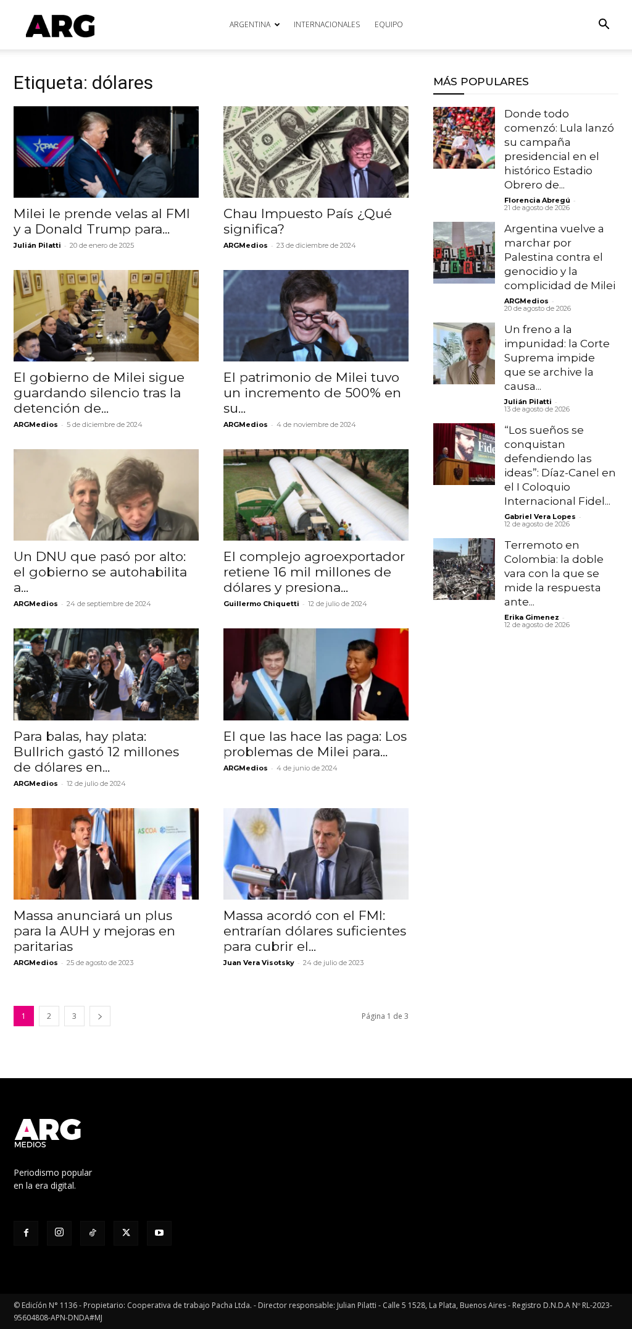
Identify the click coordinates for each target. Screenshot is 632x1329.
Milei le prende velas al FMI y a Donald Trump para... (102, 221)
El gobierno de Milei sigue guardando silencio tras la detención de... (99, 392)
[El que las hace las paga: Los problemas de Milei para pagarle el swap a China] (316, 674)
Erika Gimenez (531, 617)
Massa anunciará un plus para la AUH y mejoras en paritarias (94, 931)
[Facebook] (26, 1233)
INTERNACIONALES (327, 24)
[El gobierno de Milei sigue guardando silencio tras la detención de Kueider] (106, 315)
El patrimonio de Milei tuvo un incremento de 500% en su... (312, 392)
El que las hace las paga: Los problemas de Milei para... (315, 743)
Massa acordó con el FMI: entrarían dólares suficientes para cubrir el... (314, 931)
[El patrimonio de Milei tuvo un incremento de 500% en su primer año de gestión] (316, 315)
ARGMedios (245, 245)
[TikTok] (92, 1233)
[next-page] (99, 1016)
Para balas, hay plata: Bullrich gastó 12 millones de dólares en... (96, 751)
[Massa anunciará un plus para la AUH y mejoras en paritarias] (106, 854)
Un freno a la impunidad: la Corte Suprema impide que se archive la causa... (557, 357)
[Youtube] (159, 1233)
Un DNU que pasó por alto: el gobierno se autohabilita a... (100, 572)
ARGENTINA (250, 24)
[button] (603, 26)
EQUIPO (389, 24)
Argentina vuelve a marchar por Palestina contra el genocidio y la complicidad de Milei (559, 257)
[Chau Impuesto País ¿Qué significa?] (316, 152)
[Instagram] (59, 1233)
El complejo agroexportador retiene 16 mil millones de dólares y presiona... (314, 572)
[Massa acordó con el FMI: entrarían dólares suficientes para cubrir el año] (316, 854)
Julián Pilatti (37, 245)
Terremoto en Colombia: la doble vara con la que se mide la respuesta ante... (554, 573)
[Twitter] (126, 1233)
